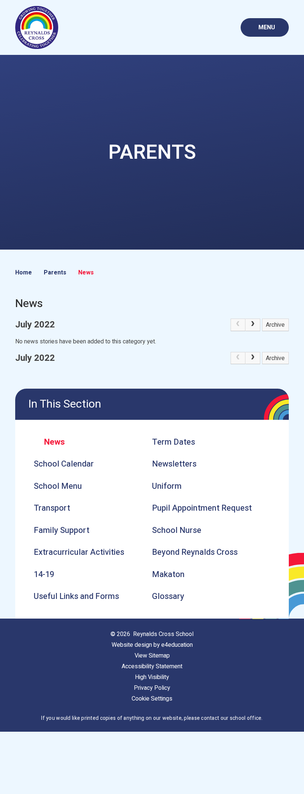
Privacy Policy (152, 687)
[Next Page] (252, 325)
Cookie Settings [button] (152, 698)
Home (23, 272)
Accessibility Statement (152, 666)
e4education (177, 644)
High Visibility (152, 677)
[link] (238, 325)
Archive (275, 324)
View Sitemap (152, 655)
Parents (55, 272)
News (86, 272)
